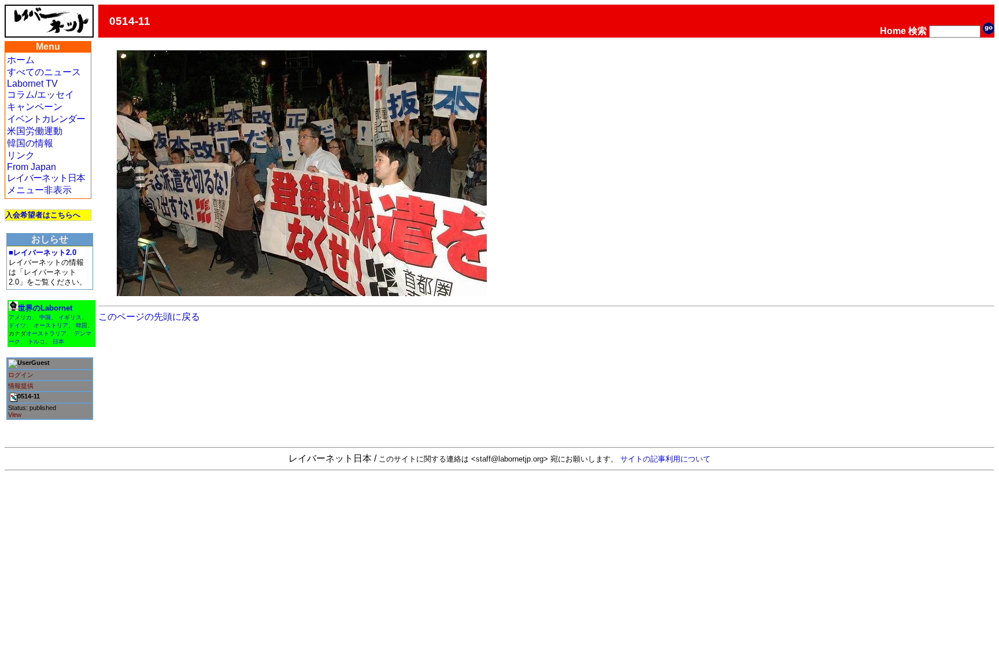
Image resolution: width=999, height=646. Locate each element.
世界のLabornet (45, 308)
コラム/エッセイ (40, 94)
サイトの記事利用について (665, 459)
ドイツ (17, 325)
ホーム (21, 60)
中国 (45, 317)
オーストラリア (46, 333)
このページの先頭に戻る (149, 317)
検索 (917, 31)
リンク (21, 155)
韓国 (81, 325)
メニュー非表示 (39, 190)
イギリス (70, 317)
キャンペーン (34, 107)
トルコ (36, 341)
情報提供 (21, 385)
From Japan (31, 167)
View (14, 414)
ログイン (21, 374)
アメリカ (20, 317)
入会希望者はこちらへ (42, 215)
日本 (58, 341)
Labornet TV (32, 83)
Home (893, 31)
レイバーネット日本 (46, 178)
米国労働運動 (34, 131)
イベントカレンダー (46, 119)
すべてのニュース (44, 72)
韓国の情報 (30, 143)
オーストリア (51, 325)
